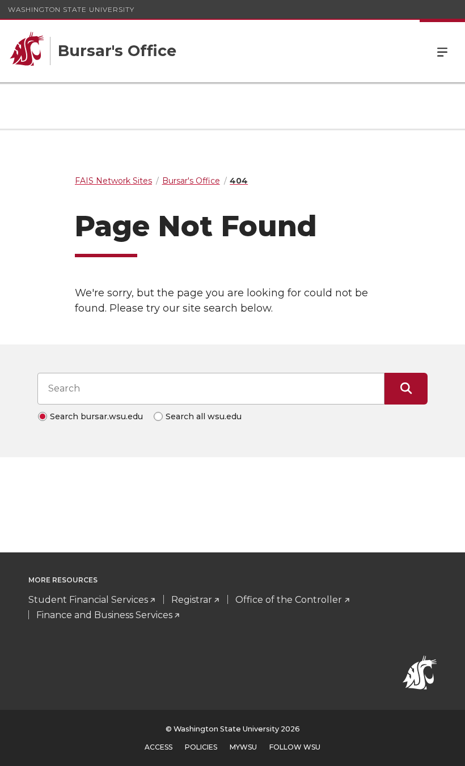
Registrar (191, 599)
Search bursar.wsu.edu (96, 416)
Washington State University (71, 9)
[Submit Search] (406, 389)
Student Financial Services (88, 599)
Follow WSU (294, 747)
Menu (442, 51)
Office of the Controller (288, 599)
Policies (201, 747)
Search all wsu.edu (204, 416)
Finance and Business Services (104, 615)
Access (158, 747)
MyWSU (243, 747)
